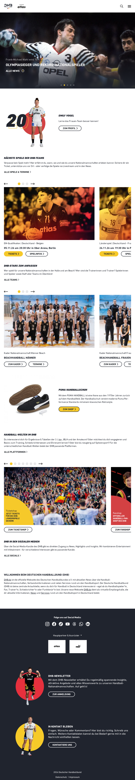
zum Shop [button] (68, 409)
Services (45, 593)
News (33, 593)
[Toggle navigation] (121, 6)
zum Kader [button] (14, 364)
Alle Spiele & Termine (16, 172)
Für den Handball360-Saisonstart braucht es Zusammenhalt (61, 65)
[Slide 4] (70, 85)
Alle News (13, 71)
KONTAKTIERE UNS (62, 745)
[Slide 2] (64, 85)
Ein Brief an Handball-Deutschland (25, 59)
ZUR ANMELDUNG (62, 694)
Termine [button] (37, 364)
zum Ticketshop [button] (17, 530)
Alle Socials (11, 556)
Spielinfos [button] (36, 254)
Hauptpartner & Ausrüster (66, 635)
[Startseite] (8, 6)
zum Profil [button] (69, 128)
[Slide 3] (67, 85)
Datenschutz (61, 777)
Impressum (74, 777)
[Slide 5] (73, 85)
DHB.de (7, 580)
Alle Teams (10, 280)
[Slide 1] (61, 85)
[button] (6, 184)
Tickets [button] (12, 254)
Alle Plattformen (15, 452)
